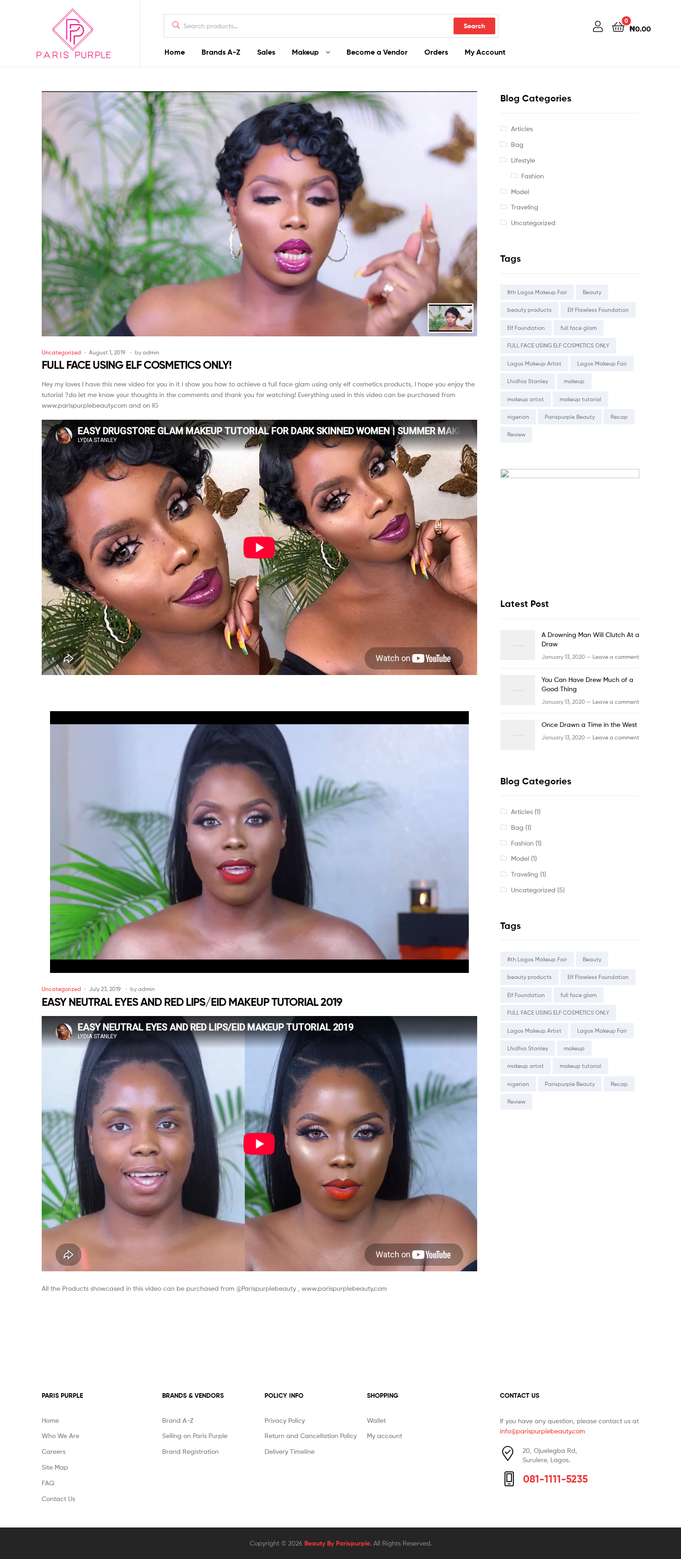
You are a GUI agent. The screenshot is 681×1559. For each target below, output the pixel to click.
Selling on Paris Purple (194, 1435)
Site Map (55, 1467)
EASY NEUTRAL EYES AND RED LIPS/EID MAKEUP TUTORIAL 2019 (192, 1002)
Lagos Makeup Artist (534, 363)
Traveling (524, 207)
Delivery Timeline (290, 1451)
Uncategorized (61, 352)
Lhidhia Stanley (527, 381)
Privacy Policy (285, 1420)
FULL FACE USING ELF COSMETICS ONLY (558, 345)
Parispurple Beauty (570, 416)
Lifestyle (523, 160)
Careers (53, 1451)
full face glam (579, 327)
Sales (266, 52)
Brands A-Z (221, 52)
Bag (517, 144)
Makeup (305, 52)
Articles (522, 129)
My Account (485, 52)
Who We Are (60, 1435)
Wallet (376, 1420)
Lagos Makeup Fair (602, 363)
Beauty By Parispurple (337, 1543)
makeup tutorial (580, 399)
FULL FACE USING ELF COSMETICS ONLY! (136, 365)
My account (384, 1435)
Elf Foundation (526, 327)
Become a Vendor (377, 52)
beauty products (529, 309)
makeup (574, 381)
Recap (619, 416)
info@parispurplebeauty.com (542, 1431)
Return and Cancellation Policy (311, 1435)
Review (516, 434)
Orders (436, 52)
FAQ (48, 1483)
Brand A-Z (177, 1420)
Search (474, 26)
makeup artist (525, 399)
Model (520, 192)
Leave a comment (616, 656)
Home (174, 52)
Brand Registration (190, 1451)
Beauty (592, 292)
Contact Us (58, 1498)
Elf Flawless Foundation (598, 309)
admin (151, 352)
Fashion (532, 176)
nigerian (518, 416)
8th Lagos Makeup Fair (537, 292)
